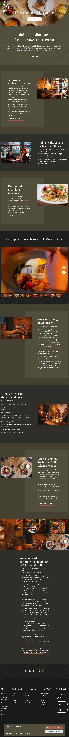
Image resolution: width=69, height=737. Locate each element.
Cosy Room (4, 699)
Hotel (3, 689)
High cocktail (29, 698)
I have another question (33, 655)
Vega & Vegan (16, 702)
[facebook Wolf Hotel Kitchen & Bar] (43, 670)
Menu (13, 693)
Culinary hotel (29, 700)
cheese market (60, 161)
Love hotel (28, 702)
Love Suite (15, 408)
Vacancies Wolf (45, 693)
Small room (4, 706)
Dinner (14, 698)
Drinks (14, 700)
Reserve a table (34, 19)
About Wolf (46, 689)
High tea (27, 695)
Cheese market (29, 705)
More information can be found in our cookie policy (18, 733)
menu (41, 363)
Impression (44, 695)
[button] (64, 97)
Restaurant (17, 689)
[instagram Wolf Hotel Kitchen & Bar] (39, 670)
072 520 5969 (58, 3)
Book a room (60, 710)
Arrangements (31, 689)
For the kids (15, 705)
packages (48, 344)
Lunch (13, 695)
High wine (27, 693)
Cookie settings (54, 731)
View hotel (14, 215)
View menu (34, 56)
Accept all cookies (54, 727)
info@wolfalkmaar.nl (27, 641)
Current (43, 698)
